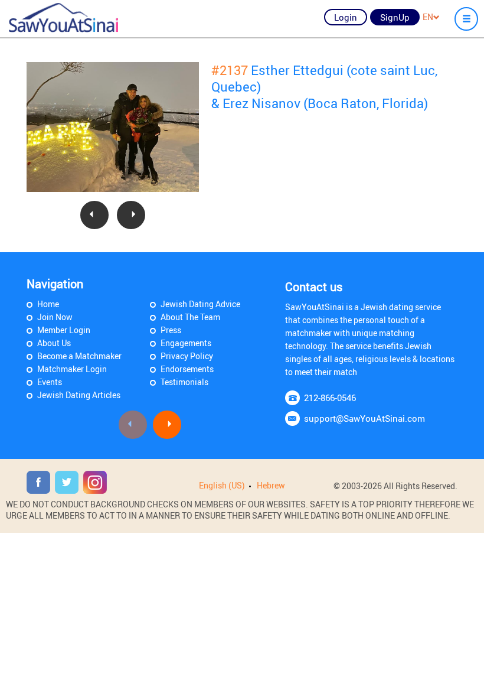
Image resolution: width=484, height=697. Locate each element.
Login (345, 17)
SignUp (395, 17)
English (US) (222, 485)
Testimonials (184, 381)
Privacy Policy (187, 355)
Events (49, 381)
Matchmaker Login (72, 368)
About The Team (190, 317)
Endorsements (187, 368)
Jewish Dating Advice (200, 304)
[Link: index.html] (63, 17)
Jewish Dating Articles (78, 394)
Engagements (186, 342)
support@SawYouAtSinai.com (364, 418)
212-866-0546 (330, 397)
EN (428, 16)
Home (48, 304)
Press (171, 330)
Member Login (63, 330)
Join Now (55, 317)
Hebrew (271, 485)
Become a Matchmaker (79, 355)
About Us (54, 342)
